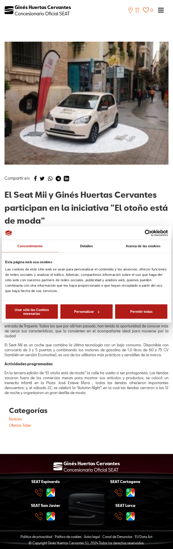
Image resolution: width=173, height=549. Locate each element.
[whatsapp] (50, 179)
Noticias (15, 419)
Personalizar (84, 311)
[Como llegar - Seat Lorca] (130, 516)
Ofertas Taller (20, 425)
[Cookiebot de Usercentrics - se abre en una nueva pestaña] (148, 233)
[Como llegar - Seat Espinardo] (50, 492)
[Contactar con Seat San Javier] (40, 516)
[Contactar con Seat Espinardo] (40, 492)
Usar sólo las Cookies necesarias (32, 311)
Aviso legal (92, 537)
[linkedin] (66, 179)
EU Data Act (144, 537)
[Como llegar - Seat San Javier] (50, 516)
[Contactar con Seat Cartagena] (119, 492)
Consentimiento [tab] (30, 246)
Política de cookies (68, 537)
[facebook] (35, 179)
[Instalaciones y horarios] (130, 10)
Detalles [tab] (86, 246)
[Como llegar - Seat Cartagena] (130, 492)
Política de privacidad (36, 537)
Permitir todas (141, 311)
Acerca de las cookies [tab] (143, 246)
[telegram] (58, 179)
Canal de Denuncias (117, 537)
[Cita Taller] (137, 10)
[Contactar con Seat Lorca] (119, 516)
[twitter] (42, 179)
